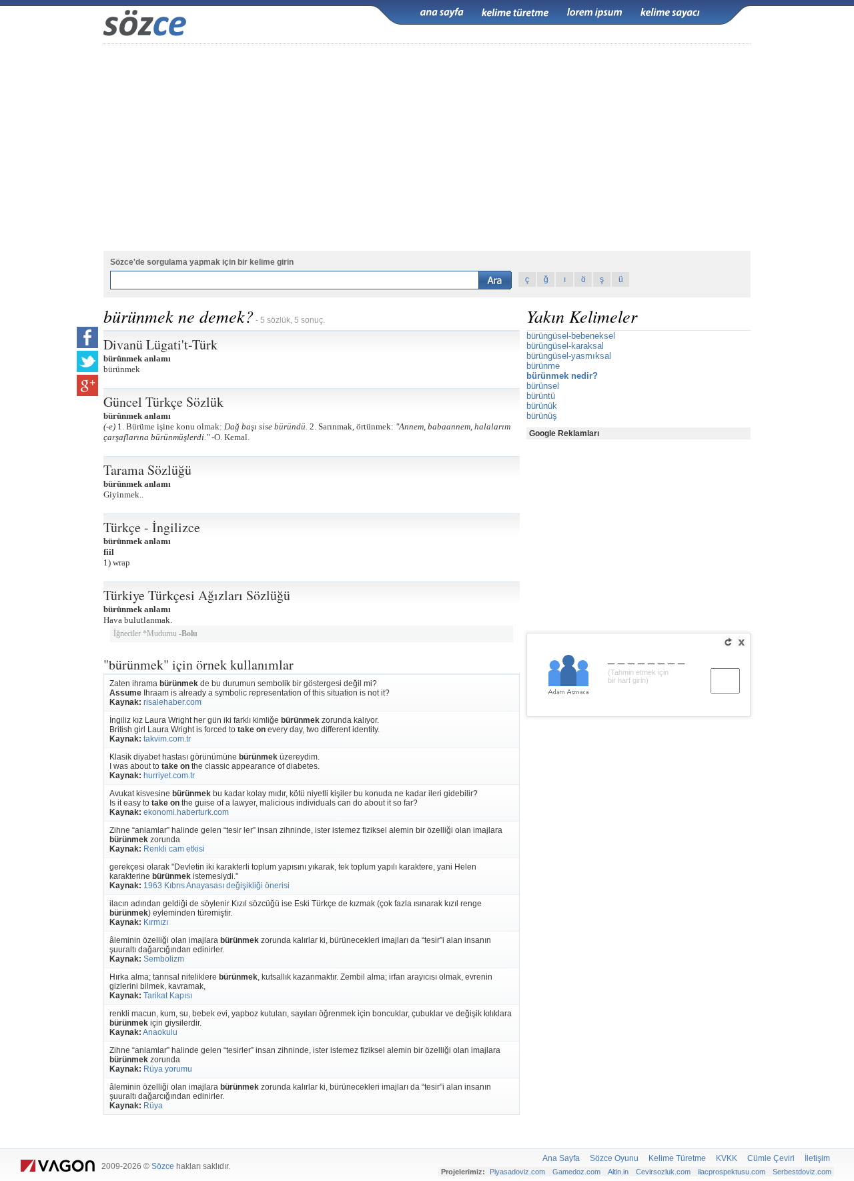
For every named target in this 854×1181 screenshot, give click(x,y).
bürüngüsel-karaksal (565, 346)
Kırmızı (155, 922)
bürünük (541, 406)
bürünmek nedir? (562, 376)
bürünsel (542, 386)
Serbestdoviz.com (802, 1172)
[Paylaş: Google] (87, 385)
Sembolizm (163, 959)
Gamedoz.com (576, 1172)
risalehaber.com (172, 702)
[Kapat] (741, 642)
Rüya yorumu (167, 1069)
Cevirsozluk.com (663, 1172)
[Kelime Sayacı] (670, 12)
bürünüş (541, 416)
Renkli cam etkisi (174, 849)
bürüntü (540, 396)
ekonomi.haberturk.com (186, 812)
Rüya (153, 1105)
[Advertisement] (427, 147)
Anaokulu (160, 1032)
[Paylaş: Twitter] (87, 361)
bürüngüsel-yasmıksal (568, 356)
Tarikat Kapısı (167, 995)
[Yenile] (728, 642)
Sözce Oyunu (614, 1158)
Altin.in (618, 1172)
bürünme (543, 366)
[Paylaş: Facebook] (87, 337)
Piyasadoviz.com (517, 1172)
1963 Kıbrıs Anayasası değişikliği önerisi (216, 885)
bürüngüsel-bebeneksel (570, 336)
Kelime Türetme (677, 1158)
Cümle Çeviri (771, 1158)
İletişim (817, 1158)
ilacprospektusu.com (731, 1172)
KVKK (726, 1158)
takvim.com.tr (167, 739)
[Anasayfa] (441, 12)
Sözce (162, 1166)
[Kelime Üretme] (515, 12)
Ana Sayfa (561, 1158)
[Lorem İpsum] (594, 12)
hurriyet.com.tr (169, 775)
